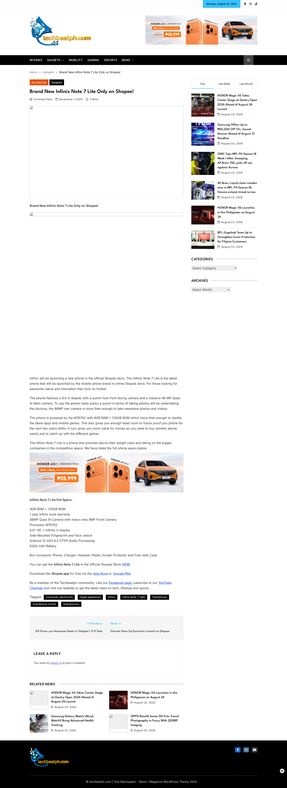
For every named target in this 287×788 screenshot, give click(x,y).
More (126, 60)
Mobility (76, 60)
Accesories (39, 82)
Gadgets (53, 60)
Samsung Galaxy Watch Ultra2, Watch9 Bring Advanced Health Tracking (72, 721)
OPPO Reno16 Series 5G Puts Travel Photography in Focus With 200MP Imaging (155, 721)
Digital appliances (90, 597)
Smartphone (159, 597)
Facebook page (120, 583)
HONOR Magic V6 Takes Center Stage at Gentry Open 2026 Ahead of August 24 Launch (77, 697)
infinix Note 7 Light (133, 597)
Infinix (111, 597)
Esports (110, 60)
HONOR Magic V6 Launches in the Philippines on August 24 (236, 212)
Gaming (93, 60)
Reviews (36, 60)
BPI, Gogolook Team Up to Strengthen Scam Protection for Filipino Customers (236, 237)
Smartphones (71, 604)
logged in (56, 663)
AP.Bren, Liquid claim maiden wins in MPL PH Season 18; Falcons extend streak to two (237, 188)
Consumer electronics (59, 597)
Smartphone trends (44, 604)
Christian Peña (43, 99)
